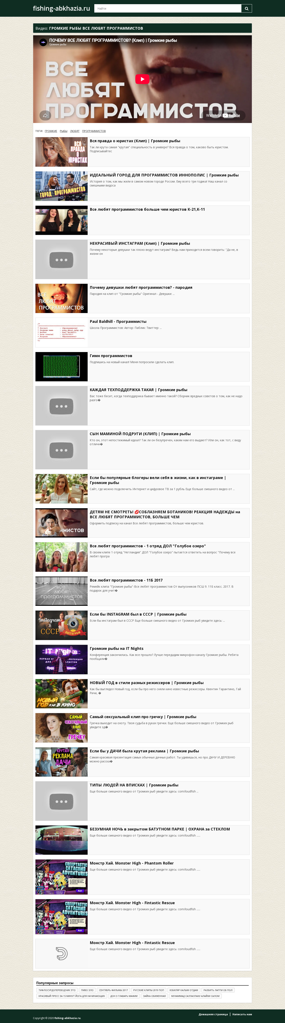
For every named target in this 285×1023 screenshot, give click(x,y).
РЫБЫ (63, 131)
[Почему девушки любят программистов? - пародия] (61, 298)
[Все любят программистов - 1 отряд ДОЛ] (61, 557)
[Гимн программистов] (61, 367)
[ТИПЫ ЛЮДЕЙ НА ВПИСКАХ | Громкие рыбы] (61, 801)
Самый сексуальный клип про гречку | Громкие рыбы (143, 716)
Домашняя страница (213, 1014)
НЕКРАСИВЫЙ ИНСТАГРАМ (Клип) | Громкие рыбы (140, 243)
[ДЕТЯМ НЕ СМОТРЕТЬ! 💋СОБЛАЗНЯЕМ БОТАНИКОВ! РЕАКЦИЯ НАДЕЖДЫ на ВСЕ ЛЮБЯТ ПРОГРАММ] (61, 523)
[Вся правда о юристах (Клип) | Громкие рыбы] (61, 152)
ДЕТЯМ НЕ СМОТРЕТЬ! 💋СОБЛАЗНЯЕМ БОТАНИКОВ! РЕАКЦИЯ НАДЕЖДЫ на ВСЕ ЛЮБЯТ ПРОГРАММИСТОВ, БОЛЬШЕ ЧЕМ (165, 514)
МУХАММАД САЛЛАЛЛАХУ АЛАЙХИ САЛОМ (195, 996)
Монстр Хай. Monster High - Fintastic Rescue (132, 902)
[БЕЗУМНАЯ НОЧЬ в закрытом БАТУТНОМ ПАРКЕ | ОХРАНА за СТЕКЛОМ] (61, 840)
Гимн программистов (111, 355)
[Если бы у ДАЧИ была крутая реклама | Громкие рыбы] (61, 762)
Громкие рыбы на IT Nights (116, 648)
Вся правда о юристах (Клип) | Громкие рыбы (135, 140)
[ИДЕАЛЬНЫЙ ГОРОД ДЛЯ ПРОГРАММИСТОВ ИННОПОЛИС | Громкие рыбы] (61, 186)
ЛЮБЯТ (74, 131)
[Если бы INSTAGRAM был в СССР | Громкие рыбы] (61, 625)
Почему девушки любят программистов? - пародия (141, 287)
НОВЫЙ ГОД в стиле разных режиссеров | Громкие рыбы (147, 682)
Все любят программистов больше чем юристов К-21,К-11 (147, 209)
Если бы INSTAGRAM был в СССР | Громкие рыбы (138, 614)
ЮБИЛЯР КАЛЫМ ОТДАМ (184, 990)
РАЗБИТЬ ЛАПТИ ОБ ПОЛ (218, 990)
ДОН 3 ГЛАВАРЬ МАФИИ (123, 996)
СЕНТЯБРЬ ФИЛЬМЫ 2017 (113, 990)
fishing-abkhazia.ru (61, 8)
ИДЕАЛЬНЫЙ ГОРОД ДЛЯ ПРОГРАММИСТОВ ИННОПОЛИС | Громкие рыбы (164, 174)
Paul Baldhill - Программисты (118, 321)
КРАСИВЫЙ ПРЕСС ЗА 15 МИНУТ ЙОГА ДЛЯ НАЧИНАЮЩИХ (72, 996)
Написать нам (242, 1014)
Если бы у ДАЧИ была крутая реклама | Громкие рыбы (144, 750)
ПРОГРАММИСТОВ (94, 131)
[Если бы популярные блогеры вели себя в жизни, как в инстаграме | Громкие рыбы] (61, 488)
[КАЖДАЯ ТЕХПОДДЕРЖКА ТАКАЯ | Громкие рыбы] (61, 405)
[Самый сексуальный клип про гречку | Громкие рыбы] (61, 728)
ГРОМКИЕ (51, 131)
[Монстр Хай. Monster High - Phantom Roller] (61, 876)
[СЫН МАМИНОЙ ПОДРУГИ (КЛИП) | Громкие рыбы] (61, 449)
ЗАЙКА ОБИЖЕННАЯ (154, 996)
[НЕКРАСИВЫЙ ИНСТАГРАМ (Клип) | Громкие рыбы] (61, 259)
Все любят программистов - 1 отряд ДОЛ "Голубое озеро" (148, 545)
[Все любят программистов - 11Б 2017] (61, 591)
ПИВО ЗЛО (87, 990)
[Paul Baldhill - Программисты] (61, 332)
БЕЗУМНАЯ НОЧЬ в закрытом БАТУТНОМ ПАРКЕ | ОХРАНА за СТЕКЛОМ (160, 829)
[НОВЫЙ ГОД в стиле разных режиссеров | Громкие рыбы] (61, 694)
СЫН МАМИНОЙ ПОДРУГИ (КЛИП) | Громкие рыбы (140, 433)
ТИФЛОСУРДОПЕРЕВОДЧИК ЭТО (57, 990)
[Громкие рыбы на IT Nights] (61, 659)
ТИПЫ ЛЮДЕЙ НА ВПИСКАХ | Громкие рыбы (134, 784)
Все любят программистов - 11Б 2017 (126, 580)
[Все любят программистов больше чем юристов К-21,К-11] (61, 220)
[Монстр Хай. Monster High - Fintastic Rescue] (61, 916)
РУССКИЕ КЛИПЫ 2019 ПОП (148, 990)
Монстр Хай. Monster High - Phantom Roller (132, 863)
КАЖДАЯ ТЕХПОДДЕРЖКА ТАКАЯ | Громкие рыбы (138, 389)
